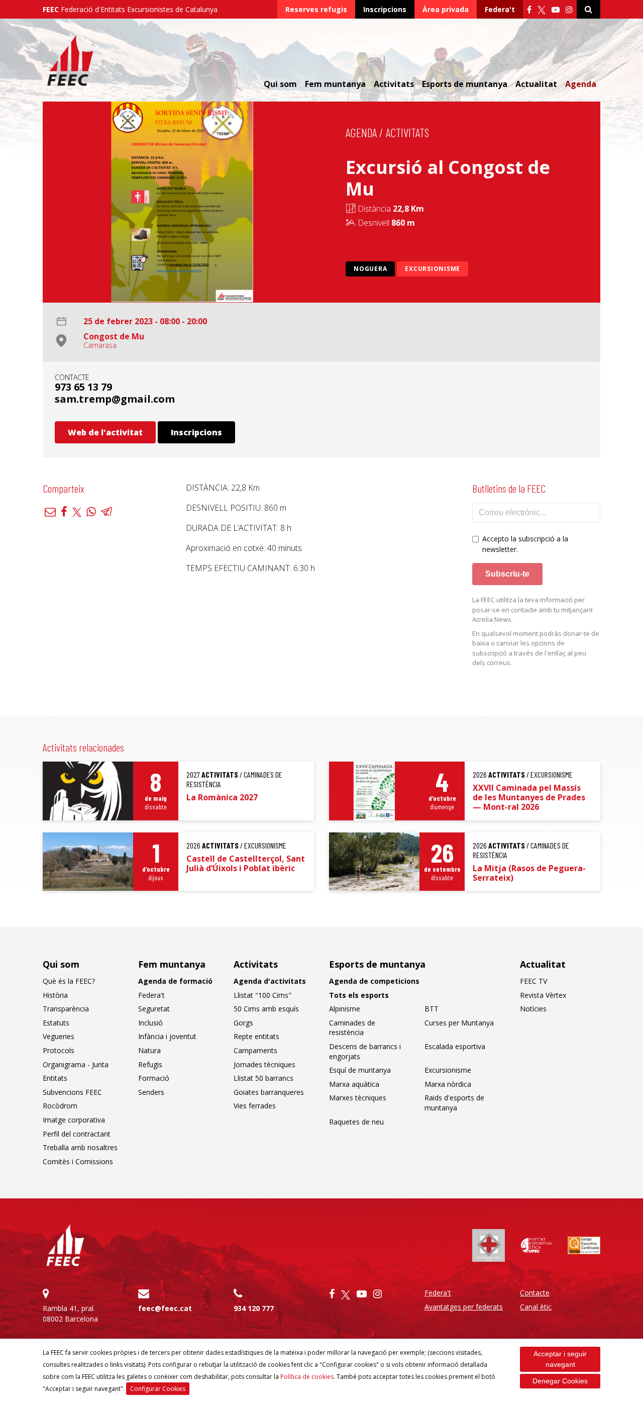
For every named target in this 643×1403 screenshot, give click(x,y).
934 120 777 (254, 1308)
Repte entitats (256, 1036)
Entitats (55, 1078)
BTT (431, 1008)
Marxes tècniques (357, 1097)
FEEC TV (533, 981)
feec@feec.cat (165, 1308)
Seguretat (154, 1008)
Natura (149, 1050)
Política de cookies (307, 1376)
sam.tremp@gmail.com (115, 399)
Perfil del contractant (77, 1134)
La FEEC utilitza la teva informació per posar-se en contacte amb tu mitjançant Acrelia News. (532, 609)
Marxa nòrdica (447, 1084)
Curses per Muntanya (459, 1022)
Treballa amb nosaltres (80, 1147)
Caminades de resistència (352, 1028)
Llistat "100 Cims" (262, 995)
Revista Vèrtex (543, 995)
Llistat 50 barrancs (263, 1078)
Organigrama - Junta (76, 1064)
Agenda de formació (175, 981)
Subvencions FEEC (72, 1092)
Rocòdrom (60, 1105)
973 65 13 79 (83, 387)
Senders (151, 1092)
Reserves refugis (316, 9)
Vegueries (58, 1036)
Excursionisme (432, 268)
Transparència (66, 1008)
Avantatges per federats (463, 1307)
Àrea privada (445, 9)
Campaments (255, 1050)
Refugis (150, 1064)
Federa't (500, 9)
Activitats (407, 132)
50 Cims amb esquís (266, 1008)
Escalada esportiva (454, 1046)
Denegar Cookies (560, 1381)
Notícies (533, 1008)
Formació (153, 1078)
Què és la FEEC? (69, 981)
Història (55, 995)
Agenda (580, 83)
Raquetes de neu (356, 1122)
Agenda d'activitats (270, 981)
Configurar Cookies (157, 1388)
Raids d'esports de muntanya (454, 1102)
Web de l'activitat (105, 432)
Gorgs (243, 1022)
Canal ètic (536, 1307)
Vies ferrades (255, 1105)
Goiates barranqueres (269, 1092)
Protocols (58, 1050)
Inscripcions (384, 9)
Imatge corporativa (74, 1120)
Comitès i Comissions (78, 1161)
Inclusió (150, 1022)
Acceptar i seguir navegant (560, 1359)
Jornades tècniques (264, 1064)
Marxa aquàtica (354, 1084)
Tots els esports (359, 995)
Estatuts (56, 1022)
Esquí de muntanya (360, 1070)
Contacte (535, 1292)
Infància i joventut (167, 1036)
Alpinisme (344, 1008)
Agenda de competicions (374, 981)
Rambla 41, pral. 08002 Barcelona (70, 1313)
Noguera (370, 268)
